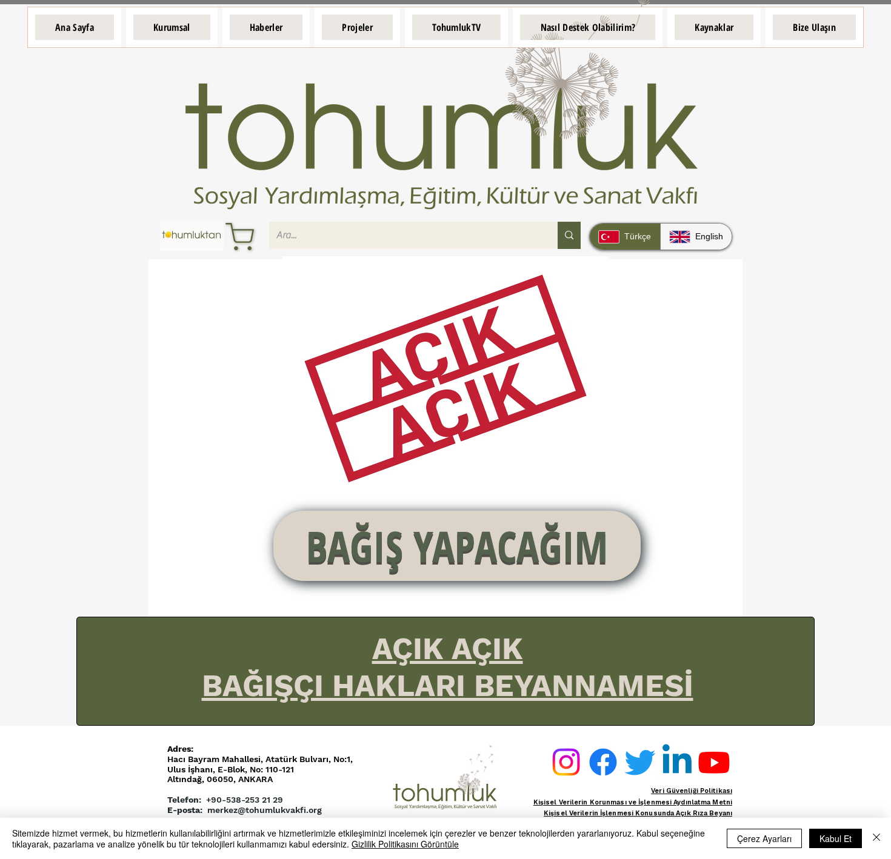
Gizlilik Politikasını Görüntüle (405, 844)
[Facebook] (603, 762)
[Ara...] (569, 235)
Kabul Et (835, 838)
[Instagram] (566, 762)
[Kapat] (876, 838)
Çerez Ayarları (764, 838)
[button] (172, 27)
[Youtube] (714, 762)
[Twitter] (640, 762)
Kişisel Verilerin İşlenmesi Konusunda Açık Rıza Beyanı (638, 813)
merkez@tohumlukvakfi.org (264, 810)
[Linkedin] (677, 762)
